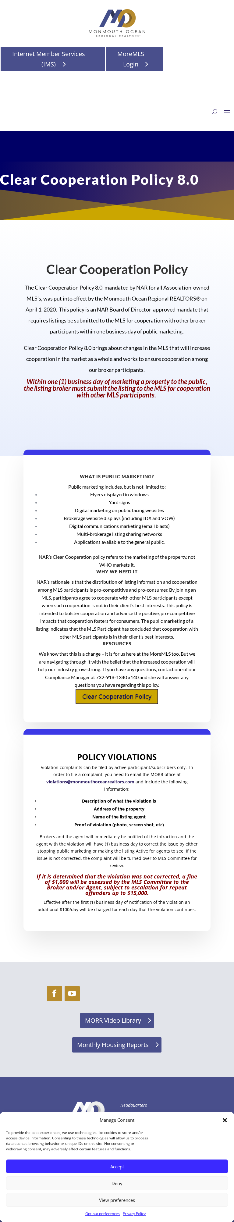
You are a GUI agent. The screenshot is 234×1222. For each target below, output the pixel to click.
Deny (117, 1183)
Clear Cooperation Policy (116, 696)
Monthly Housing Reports (113, 1045)
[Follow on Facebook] (54, 993)
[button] (225, 1120)
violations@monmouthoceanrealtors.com (90, 782)
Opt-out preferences (102, 1213)
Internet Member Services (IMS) (48, 59)
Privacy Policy (134, 1213)
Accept (117, 1166)
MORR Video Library (113, 1020)
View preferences (117, 1200)
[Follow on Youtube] (72, 993)
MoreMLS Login (130, 59)
